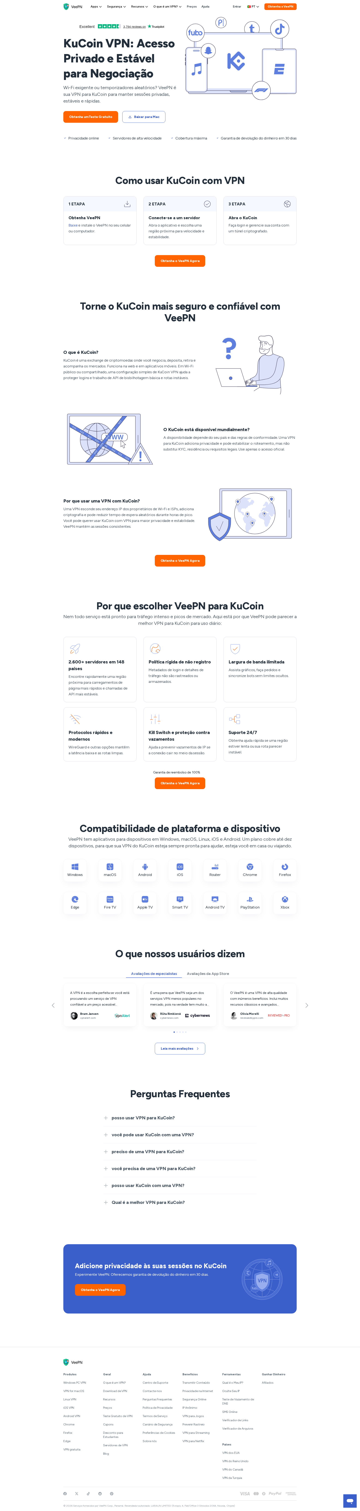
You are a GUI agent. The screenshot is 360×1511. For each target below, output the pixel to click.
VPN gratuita (71, 1449)
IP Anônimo (189, 1408)
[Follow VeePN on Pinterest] (111, 1493)
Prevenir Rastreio (193, 1424)
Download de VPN (115, 1391)
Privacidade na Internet (197, 1391)
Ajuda (205, 6)
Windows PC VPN (74, 1382)
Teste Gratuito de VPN (117, 1416)
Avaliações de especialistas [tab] (154, 973)
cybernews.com (155, 986)
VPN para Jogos (193, 1416)
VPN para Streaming (196, 1433)
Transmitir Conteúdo (196, 1382)
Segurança (114, 6)
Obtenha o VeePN (280, 6)
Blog (106, 1453)
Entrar (237, 6)
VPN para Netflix (193, 1441)
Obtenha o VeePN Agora (180, 261)
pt (253, 6)
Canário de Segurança (157, 1424)
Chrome (68, 1424)
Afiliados (267, 1382)
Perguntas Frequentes (157, 1399)
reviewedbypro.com (238, 986)
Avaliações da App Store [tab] (208, 973)
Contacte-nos (152, 1391)
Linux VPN (69, 1399)
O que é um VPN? (165, 6)
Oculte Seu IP (231, 1391)
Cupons (108, 1424)
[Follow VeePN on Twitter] (76, 1493)
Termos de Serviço (155, 1416)
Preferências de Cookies (159, 1433)
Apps (94, 6)
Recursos (137, 6)
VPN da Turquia (232, 1478)
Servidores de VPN (115, 1445)
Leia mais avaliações (177, 1048)
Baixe (73, 225)
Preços (191, 6)
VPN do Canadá (232, 1469)
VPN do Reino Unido (235, 1461)
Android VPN (71, 1416)
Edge (66, 1441)
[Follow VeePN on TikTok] (88, 1493)
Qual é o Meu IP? (232, 1382)
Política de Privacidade (157, 1408)
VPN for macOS (73, 1391)
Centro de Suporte (155, 1382)
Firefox (67, 1433)
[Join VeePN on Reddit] (100, 1493)
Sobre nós (149, 1441)
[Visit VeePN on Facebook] (65, 1493)
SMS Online (229, 1412)
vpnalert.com (73, 986)
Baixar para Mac (147, 117)
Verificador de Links (235, 1420)
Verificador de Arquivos (238, 1428)
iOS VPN (68, 1408)
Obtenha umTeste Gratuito (90, 117)
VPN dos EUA (231, 1453)
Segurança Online (194, 1399)
